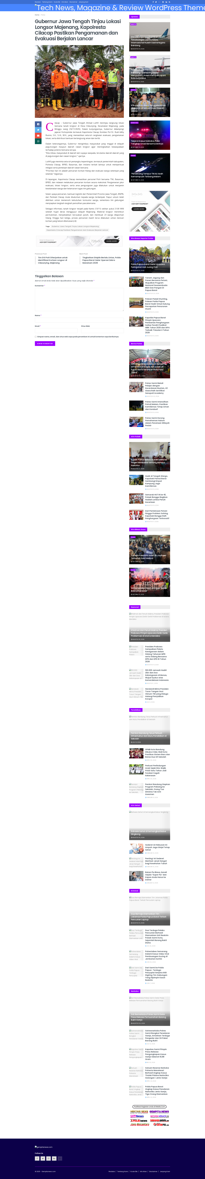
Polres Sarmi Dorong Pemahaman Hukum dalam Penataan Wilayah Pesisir (157, 422)
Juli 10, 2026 (136, 114)
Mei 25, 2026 (150, 1062)
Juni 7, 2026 (150, 983)
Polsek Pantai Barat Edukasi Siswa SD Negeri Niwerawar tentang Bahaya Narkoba (149, 462)
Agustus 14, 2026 (138, 49)
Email (38, 326)
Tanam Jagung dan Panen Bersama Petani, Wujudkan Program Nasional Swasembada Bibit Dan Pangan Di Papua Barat (156, 284)
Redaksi (38, 2)
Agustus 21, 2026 (138, 270)
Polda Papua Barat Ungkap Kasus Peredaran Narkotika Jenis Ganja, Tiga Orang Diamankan (157, 1090)
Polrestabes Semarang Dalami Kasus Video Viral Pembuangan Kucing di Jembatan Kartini (157, 955)
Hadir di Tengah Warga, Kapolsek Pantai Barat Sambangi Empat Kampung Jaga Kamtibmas (156, 481)
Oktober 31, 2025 (138, 147)
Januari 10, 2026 (152, 883)
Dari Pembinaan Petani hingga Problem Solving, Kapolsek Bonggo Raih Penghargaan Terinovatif (157, 515)
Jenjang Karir (83, 2)
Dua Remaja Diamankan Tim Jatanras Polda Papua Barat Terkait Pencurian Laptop (148, 916)
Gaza (133, 537)
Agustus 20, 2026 (152, 293)
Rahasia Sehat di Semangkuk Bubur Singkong (148, 833)
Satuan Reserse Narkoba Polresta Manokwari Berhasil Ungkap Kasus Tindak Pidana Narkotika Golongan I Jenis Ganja (157, 1073)
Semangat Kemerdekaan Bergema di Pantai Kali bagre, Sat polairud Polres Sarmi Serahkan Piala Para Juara (148, 368)
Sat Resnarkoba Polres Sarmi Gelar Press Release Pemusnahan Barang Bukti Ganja (148, 1017)
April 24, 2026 (151, 1081)
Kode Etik (57, 2)
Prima (133, 156)
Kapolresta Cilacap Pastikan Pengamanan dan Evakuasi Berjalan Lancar (77, 230)
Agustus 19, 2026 (152, 312)
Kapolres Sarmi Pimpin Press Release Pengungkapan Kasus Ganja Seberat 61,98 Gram (156, 1054)
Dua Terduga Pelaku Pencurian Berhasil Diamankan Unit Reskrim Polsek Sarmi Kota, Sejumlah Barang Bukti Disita (156, 936)
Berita (133, 24)
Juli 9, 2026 (150, 702)
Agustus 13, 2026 (152, 336)
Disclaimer (73, 2)
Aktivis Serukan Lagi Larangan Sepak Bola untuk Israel (149, 589)
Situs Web (85, 326)
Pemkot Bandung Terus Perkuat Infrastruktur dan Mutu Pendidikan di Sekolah (149, 736)
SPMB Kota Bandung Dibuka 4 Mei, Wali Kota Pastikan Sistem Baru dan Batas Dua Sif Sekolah (157, 753)
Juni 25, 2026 (151, 962)
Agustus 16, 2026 (138, 837)
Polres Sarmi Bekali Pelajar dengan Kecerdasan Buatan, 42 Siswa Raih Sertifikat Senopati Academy (156, 388)
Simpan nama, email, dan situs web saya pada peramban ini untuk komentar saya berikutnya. (78, 336)
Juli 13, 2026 (136, 742)
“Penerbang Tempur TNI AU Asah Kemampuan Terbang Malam (147, 175)
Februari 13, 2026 (152, 853)
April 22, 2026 (151, 1097)
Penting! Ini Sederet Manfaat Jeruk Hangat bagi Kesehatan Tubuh (156, 861)
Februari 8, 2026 (152, 797)
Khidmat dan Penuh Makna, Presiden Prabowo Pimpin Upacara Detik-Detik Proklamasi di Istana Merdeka (149, 633)
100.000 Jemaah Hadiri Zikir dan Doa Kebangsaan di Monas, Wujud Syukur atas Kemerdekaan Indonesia (157, 675)
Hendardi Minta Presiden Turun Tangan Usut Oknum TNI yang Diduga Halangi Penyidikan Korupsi (157, 694)
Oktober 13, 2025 (138, 562)
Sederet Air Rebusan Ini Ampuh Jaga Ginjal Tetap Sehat (157, 847)
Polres (43, 15)
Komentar (40, 286)
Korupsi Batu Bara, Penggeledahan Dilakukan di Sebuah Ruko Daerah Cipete (148, 108)
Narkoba (134, 123)
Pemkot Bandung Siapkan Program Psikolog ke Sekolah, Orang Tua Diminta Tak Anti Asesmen (157, 789)
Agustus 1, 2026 (152, 683)
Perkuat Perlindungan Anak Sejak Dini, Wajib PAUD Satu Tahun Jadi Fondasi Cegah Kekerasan (155, 770)
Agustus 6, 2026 (138, 82)
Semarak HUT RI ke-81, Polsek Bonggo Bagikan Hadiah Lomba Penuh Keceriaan (156, 498)
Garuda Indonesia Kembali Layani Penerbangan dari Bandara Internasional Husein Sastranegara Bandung (148, 41)
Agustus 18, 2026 (138, 639)
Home (37, 15)
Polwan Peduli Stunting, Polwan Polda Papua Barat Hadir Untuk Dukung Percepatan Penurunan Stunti (157, 304)
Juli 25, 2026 (150, 946)
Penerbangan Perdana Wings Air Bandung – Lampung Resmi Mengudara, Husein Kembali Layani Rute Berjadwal (148, 74)
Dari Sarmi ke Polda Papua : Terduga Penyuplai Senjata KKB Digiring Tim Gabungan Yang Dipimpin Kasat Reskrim (156, 973)
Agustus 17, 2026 (152, 521)
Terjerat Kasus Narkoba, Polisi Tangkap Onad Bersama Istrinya (147, 142)
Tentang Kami (47, 2)
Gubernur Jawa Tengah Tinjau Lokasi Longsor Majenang (75, 226)
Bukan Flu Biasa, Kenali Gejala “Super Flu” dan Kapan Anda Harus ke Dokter (156, 876)
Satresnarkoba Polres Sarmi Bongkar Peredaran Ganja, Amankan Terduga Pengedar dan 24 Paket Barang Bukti (157, 1035)
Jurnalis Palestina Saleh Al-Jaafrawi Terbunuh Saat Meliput (148, 557)
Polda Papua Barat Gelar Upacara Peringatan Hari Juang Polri (148, 266)
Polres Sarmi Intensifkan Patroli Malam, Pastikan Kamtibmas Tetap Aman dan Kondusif (157, 405)
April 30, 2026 (151, 760)
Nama (38, 315)
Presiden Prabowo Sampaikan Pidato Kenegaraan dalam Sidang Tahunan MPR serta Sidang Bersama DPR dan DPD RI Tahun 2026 (156, 654)
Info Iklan (65, 2)
